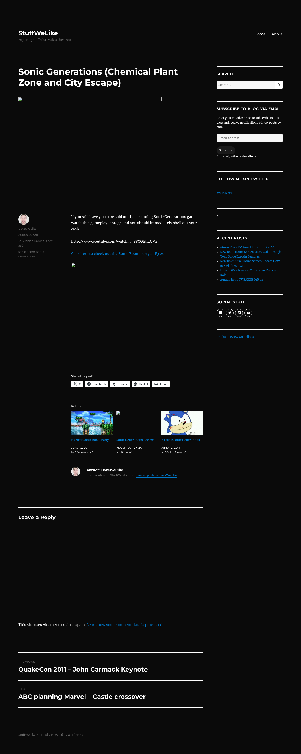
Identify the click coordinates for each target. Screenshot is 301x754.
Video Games (34, 241)
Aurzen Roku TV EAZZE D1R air (242, 280)
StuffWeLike (38, 33)
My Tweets (224, 193)
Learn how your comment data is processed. (125, 624)
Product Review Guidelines (235, 337)
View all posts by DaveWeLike (156, 475)
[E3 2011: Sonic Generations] (182, 423)
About (277, 34)
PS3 (21, 241)
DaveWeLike (27, 228)
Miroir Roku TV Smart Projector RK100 (247, 247)
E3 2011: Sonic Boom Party (90, 440)
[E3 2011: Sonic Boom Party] (92, 423)
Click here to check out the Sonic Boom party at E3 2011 (119, 253)
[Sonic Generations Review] (137, 423)
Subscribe (226, 150)
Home (260, 34)
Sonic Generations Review (135, 440)
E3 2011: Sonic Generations (180, 440)
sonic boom (26, 251)
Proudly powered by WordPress (61, 735)
